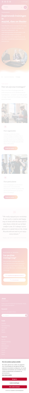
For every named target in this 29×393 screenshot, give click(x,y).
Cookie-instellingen (14, 383)
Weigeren (14, 379)
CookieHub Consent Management (16, 390)
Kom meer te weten (7, 375)
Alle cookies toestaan (14, 387)
